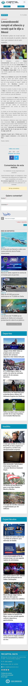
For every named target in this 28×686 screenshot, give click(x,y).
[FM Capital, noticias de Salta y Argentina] (10, 2)
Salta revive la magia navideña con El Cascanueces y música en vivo (13, 637)
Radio (7, 6)
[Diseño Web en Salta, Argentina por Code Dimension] (14, 681)
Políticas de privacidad (7, 675)
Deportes (7, 333)
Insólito (6, 426)
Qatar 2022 (13, 70)
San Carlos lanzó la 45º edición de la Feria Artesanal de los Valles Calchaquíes (14, 577)
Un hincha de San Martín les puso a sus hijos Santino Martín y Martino (12, 487)
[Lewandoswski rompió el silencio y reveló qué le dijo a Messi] (14, 52)
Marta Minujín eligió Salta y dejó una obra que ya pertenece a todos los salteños (14, 597)
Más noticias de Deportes (14, 324)
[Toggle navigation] (24, 2)
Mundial (5, 70)
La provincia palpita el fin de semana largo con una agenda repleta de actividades (13, 558)
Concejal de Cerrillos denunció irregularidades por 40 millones (13, 506)
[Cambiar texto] (2, 218)
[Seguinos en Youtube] (6, 670)
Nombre (3, 198)
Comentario (4, 204)
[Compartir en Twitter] (16, 158)
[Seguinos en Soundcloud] (8, 670)
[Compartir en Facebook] (11, 158)
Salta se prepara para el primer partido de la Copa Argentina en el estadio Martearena (13, 414)
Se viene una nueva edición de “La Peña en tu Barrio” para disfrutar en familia (13, 538)
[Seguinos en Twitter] (4, 670)
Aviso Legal (4, 677)
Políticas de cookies (6, 673)
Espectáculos (9, 519)
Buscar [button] (20, 6)
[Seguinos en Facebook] (2, 670)
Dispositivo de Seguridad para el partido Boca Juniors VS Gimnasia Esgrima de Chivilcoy (13, 394)
